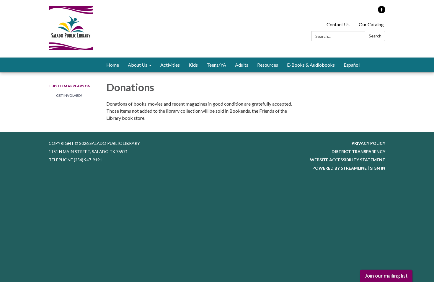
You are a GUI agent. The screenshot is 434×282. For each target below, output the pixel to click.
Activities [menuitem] (170, 65)
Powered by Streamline (339, 167)
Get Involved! (69, 95)
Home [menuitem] (112, 65)
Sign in (377, 167)
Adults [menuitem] (241, 65)
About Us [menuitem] (137, 65)
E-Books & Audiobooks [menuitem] (311, 65)
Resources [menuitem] (267, 65)
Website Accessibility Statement (347, 159)
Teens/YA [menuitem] (216, 65)
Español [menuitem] (352, 65)
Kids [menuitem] (193, 65)
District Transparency (358, 151)
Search (375, 35)
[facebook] (381, 11)
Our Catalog (371, 24)
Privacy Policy (368, 143)
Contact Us (338, 24)
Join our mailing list (386, 276)
